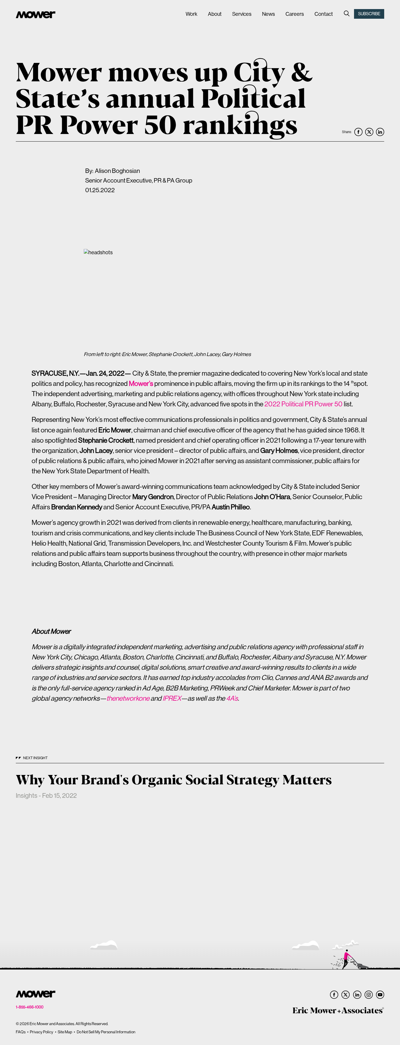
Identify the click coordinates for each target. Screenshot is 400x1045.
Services (242, 14)
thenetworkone (127, 698)
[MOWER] (35, 15)
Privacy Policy (41, 1031)
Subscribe (369, 13)
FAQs (20, 1031)
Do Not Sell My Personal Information (106, 1031)
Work (191, 14)
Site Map (65, 1031)
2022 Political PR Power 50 (303, 404)
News (268, 14)
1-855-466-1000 (29, 1007)
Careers (295, 14)
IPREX (172, 698)
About (215, 14)
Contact (323, 14)
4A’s (232, 698)
